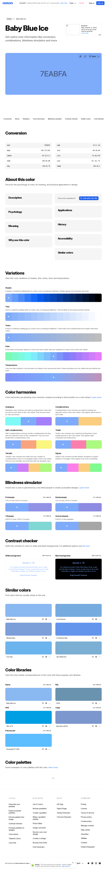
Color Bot (12, 843)
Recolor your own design (40, 833)
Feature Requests (88, 847)
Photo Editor (37, 823)
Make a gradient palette (39, 818)
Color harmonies (39, 119)
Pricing (83, 804)
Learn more (96, 397)
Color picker (13, 834)
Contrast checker (71, 119)
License (84, 808)
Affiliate (84, 838)
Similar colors (86, 119)
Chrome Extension (64, 817)
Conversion (8, 119)
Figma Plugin (62, 808)
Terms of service (87, 813)
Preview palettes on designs (16, 829)
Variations (26, 119)
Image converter (39, 828)
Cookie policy (86, 821)
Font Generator (39, 847)
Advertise (85, 834)
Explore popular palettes (15, 812)
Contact (84, 843)
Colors (9, 19)
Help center (85, 830)
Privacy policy (86, 817)
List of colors (38, 804)
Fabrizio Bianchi (20, 863)
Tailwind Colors (15, 838)
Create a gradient (39, 813)
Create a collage (39, 838)
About (17, 119)
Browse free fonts (40, 843)
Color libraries (99, 119)
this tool (85, 546)
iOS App (60, 804)
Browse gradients (39, 808)
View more (53, 767)
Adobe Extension (63, 813)
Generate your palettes (14, 805)
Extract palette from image (16, 818)
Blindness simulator (55, 119)
